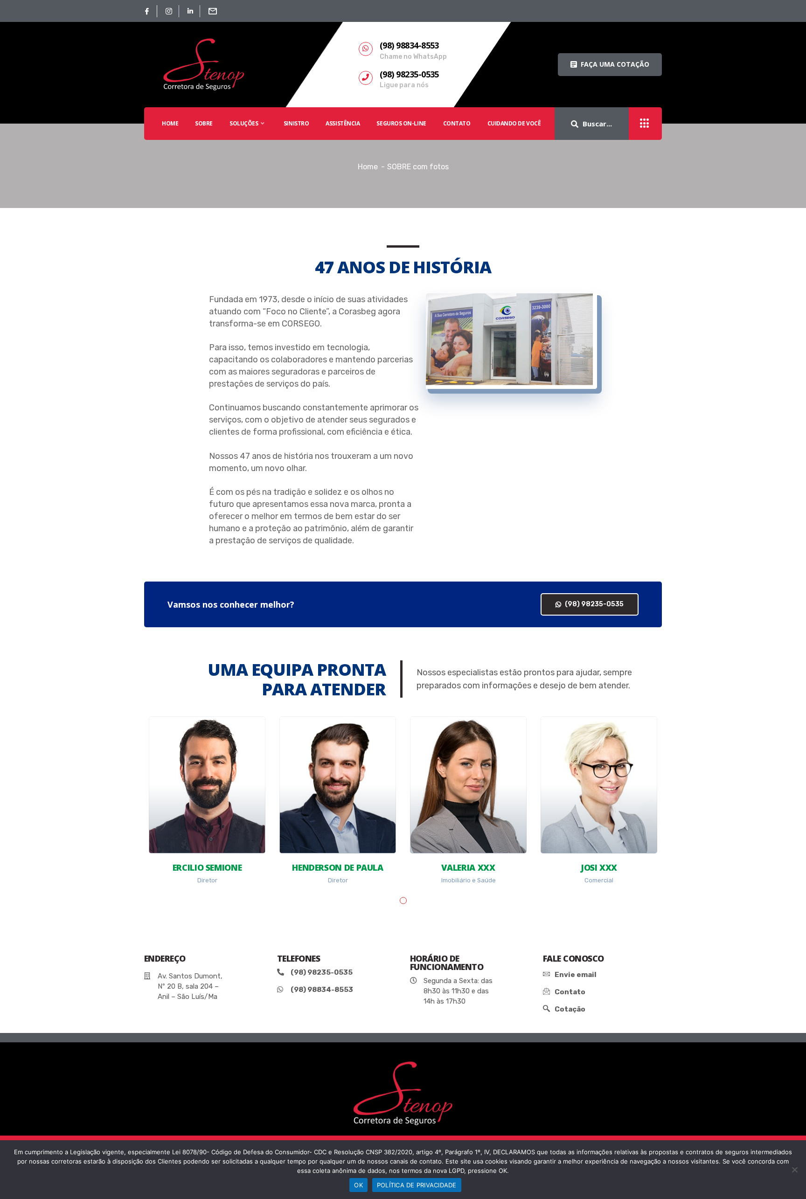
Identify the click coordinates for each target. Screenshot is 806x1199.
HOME (170, 123)
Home (368, 166)
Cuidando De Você (514, 123)
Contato (457, 123)
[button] (610, 64)
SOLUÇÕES (243, 123)
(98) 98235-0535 (593, 604)
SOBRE (204, 123)
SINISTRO (296, 123)
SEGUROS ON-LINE (401, 123)
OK (358, 1185)
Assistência (343, 123)
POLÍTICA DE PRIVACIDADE (417, 1185)
